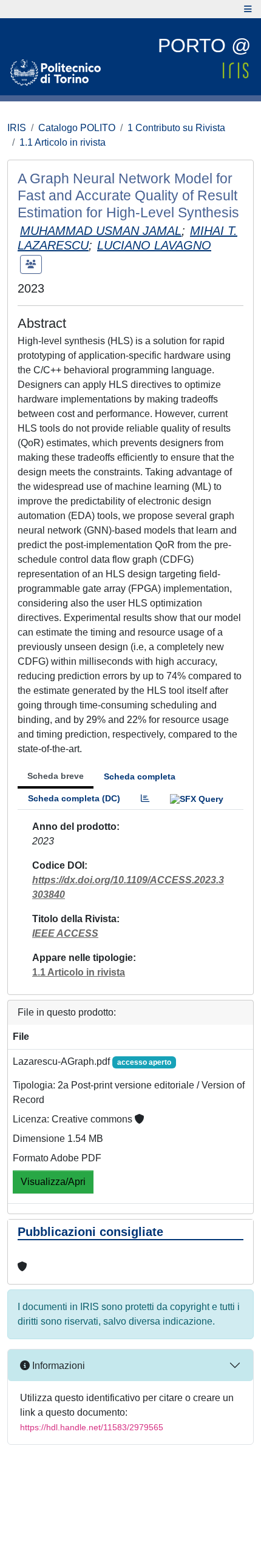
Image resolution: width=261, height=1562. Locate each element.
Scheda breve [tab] (55, 776)
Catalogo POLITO (76, 128)
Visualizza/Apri (53, 1182)
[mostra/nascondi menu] (248, 9)
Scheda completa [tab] (139, 776)
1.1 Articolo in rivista (62, 142)
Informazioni (57, 1365)
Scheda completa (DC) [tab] (74, 798)
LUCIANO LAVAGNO (154, 245)
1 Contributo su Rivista (176, 128)
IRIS (16, 128)
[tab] (145, 798)
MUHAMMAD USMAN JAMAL (100, 230)
